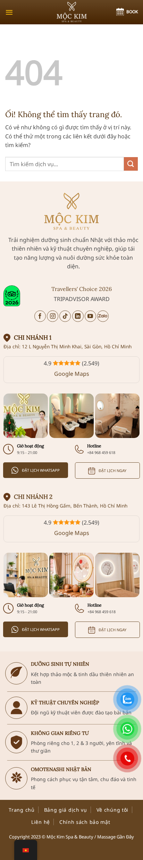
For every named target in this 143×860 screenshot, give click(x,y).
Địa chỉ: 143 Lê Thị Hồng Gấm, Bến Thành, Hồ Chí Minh (65, 505)
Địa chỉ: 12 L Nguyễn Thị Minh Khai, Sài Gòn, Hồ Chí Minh (67, 346)
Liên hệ (40, 822)
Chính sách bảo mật (84, 822)
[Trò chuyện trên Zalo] (103, 316)
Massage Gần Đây (115, 837)
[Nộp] (131, 164)
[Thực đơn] (9, 12)
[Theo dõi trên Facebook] (40, 316)
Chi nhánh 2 (33, 497)
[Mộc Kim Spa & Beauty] (71, 12)
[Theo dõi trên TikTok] (65, 316)
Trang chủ (21, 809)
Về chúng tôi (112, 809)
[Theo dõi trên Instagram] (52, 316)
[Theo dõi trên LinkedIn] (78, 316)
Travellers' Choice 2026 (81, 288)
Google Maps (71, 374)
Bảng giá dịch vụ (65, 809)
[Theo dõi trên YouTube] (90, 316)
